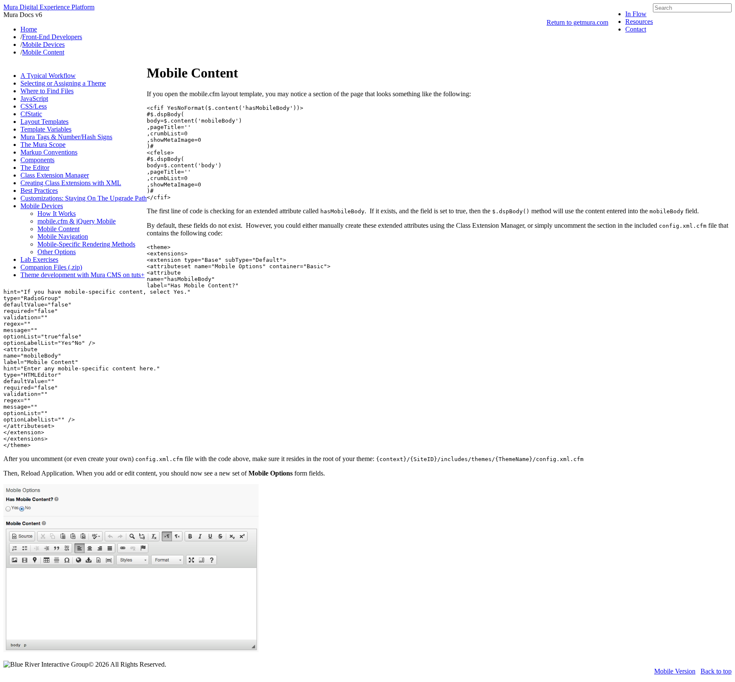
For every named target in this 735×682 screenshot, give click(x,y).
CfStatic (31, 113)
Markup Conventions (48, 152)
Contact (635, 29)
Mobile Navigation (62, 236)
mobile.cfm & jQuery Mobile (76, 221)
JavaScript (34, 98)
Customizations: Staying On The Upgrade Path (83, 198)
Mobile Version (674, 671)
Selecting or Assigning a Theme (63, 83)
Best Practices (39, 190)
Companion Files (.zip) (51, 267)
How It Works (56, 213)
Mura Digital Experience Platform (48, 7)
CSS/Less (33, 106)
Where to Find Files (47, 91)
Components (37, 159)
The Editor (34, 167)
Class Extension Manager (54, 175)
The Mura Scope (43, 144)
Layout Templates (44, 121)
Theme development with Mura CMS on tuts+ (82, 274)
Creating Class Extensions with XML (70, 182)
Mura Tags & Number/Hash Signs (66, 136)
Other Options (56, 251)
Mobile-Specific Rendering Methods (86, 244)
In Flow (636, 13)
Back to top (716, 671)
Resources (639, 21)
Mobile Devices (41, 205)
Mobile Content (58, 228)
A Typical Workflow (48, 75)
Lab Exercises (39, 259)
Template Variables (45, 129)
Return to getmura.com (577, 22)
